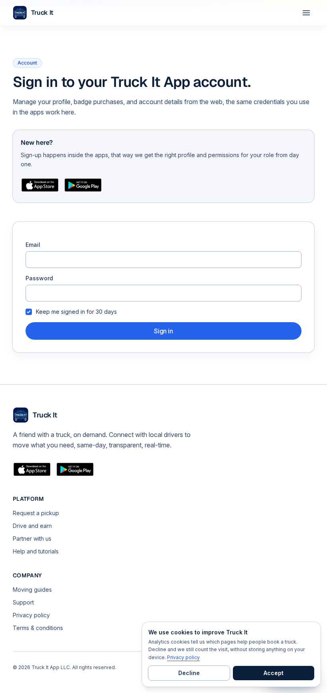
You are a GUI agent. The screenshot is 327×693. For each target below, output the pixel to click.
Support (23, 602)
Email (33, 244)
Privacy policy (31, 615)
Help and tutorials (36, 551)
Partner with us (32, 538)
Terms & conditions (38, 627)
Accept (274, 672)
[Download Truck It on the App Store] (40, 185)
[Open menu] (306, 13)
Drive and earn (32, 525)
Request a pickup (36, 513)
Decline (189, 672)
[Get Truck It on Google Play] (83, 185)
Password (39, 278)
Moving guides (32, 589)
